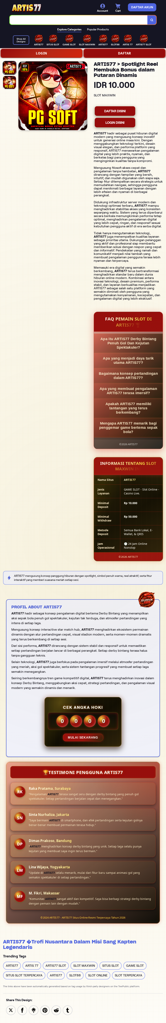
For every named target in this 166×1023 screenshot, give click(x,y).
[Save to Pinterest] (45, 1010)
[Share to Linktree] (33, 1010)
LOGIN (41, 53)
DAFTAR (124, 53)
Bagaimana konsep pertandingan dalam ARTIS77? (128, 376)
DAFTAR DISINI (115, 111)
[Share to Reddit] (56, 1010)
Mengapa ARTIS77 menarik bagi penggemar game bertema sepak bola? (128, 427)
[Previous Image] (21, 96)
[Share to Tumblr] (67, 1010)
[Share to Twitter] (11, 1010)
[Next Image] (84, 96)
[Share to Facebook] (22, 1010)
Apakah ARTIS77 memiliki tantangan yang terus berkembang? (128, 408)
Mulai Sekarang (83, 737)
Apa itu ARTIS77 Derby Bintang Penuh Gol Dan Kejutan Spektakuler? (128, 343)
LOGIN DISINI (115, 122)
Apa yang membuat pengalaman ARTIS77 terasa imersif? (128, 391)
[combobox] (79, 19)
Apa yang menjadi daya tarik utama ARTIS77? (128, 360)
